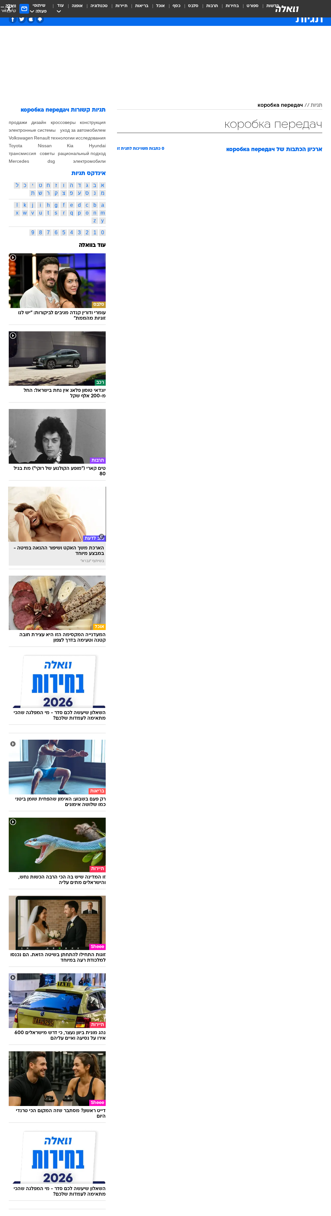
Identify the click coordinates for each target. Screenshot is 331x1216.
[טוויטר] (22, 19)
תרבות (212, 6)
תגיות (316, 105)
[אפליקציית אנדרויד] (40, 19)
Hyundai (97, 145)
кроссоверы (63, 122)
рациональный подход (82, 153)
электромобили (89, 161)
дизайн (38, 122)
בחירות (232, 6)
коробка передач (280, 105)
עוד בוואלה (92, 245)
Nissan (45, 145)
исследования (91, 137)
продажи (18, 122)
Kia (70, 145)
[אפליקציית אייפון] (31, 19)
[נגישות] (9, 9)
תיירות (121, 6)
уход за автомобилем (83, 130)
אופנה (77, 6)
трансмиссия (22, 153)
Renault (42, 137)
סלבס (193, 6)
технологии (63, 137)
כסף (176, 6)
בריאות (141, 6)
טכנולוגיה (99, 6)
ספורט (253, 6)
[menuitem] (249, 9)
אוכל (160, 6)
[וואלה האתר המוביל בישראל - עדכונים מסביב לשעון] (287, 9)
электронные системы (32, 130)
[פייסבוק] (13, 19)
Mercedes (19, 161)
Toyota (15, 145)
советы (47, 153)
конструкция (93, 122)
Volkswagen (21, 137)
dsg (51, 161)
